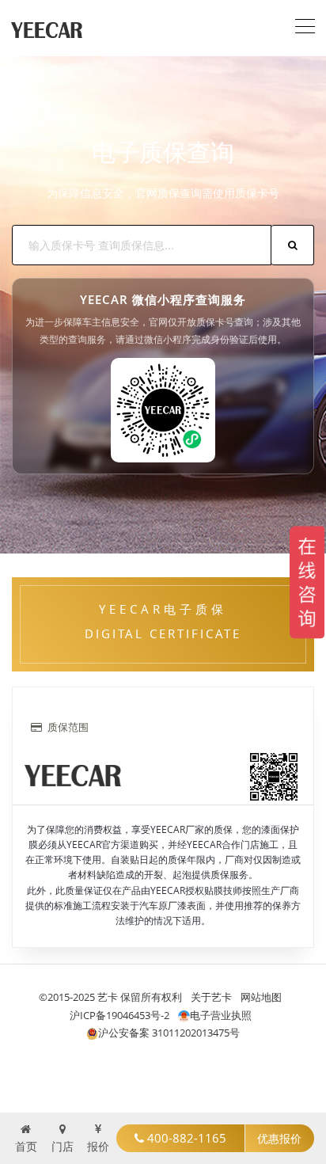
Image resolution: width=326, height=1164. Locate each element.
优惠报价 (279, 1138)
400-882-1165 (185, 1138)
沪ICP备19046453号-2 (119, 1015)
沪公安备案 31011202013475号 (169, 1032)
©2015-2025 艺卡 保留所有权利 (110, 997)
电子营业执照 (221, 1015)
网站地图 (261, 997)
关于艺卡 (211, 997)
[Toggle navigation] (305, 24)
